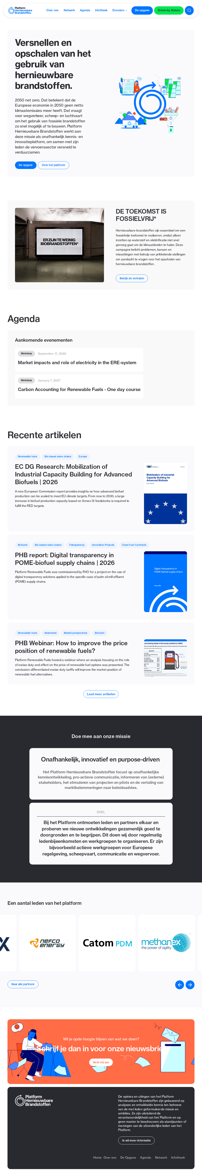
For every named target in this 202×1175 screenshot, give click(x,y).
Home (97, 1157)
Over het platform (53, 165)
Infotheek (178, 1157)
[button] (179, 984)
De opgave (26, 165)
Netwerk (161, 1157)
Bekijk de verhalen (132, 278)
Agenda (145, 1157)
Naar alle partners (23, 984)
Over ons (110, 1157)
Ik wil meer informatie (136, 1140)
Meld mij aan (101, 1062)
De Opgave (128, 1157)
